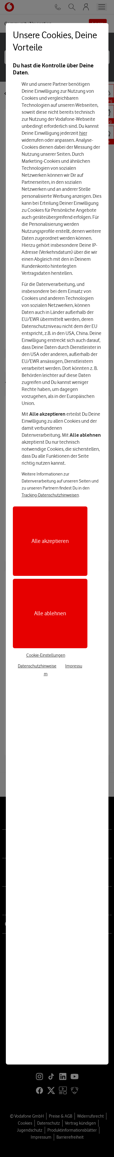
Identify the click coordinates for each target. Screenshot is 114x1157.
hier (83, 133)
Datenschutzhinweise (37, 666)
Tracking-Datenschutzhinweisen (50, 495)
